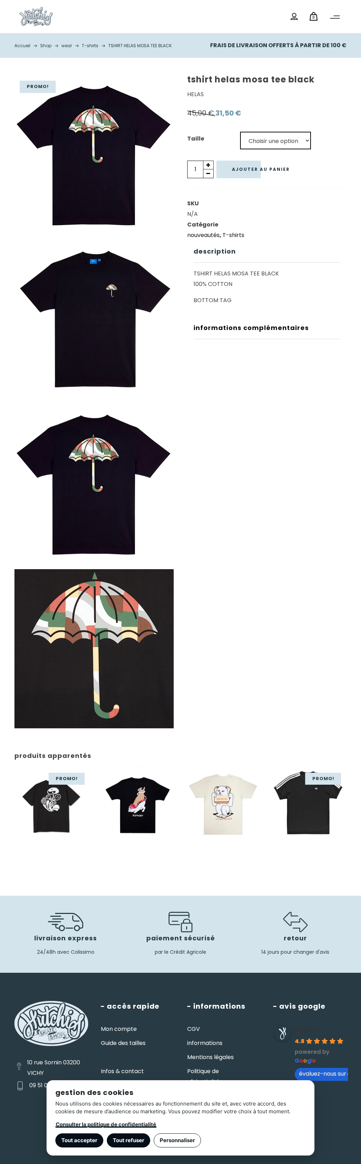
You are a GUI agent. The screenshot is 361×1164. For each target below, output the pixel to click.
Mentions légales (210, 1057)
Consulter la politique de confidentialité (106, 1124)
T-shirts (233, 235)
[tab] (267, 252)
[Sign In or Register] (294, 16)
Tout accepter (79, 1140)
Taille (195, 139)
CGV (193, 1029)
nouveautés (203, 235)
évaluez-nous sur (322, 1074)
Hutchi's (308, 1030)
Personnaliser (177, 1140)
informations (204, 1043)
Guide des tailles (123, 1043)
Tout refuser (128, 1140)
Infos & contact (122, 1071)
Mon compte (119, 1029)
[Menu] (335, 17)
